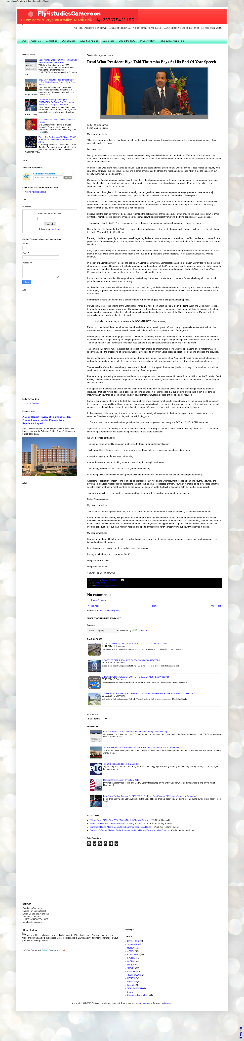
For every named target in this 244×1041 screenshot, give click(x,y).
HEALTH (131, 978)
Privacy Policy (147, 41)
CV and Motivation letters (138, 995)
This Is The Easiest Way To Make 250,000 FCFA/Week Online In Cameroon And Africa (57, 139)
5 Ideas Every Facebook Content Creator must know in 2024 (135, 677)
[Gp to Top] (241, 1038)
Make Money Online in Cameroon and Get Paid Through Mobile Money (135, 731)
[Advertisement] (47, 342)
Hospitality (132, 982)
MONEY (130, 948)
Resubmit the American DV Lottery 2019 (121, 780)
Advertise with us (89, 41)
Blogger (167, 1003)
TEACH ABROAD (135, 988)
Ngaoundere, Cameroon (106, 586)
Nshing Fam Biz (32, 403)
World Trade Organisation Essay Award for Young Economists (117, 823)
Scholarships (133, 944)
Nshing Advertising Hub (172, 41)
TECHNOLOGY (134, 975)
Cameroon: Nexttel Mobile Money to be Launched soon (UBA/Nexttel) (121, 827)
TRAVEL (131, 968)
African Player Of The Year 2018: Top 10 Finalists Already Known (119, 820)
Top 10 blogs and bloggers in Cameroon (121, 764)
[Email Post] (122, 580)
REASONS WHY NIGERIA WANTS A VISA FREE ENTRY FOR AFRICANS (135, 644)
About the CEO (127, 41)
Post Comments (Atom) (109, 611)
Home (23, 41)
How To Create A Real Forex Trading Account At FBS (131, 660)
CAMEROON (100, 583)
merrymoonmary (144, 1003)
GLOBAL (131, 961)
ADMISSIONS (133, 954)
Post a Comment (98, 600)
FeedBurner (55, 229)
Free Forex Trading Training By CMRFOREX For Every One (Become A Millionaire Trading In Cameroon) (150, 796)
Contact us (51, 41)
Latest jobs (108, 41)
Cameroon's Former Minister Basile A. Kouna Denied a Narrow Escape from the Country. (129, 830)
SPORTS (131, 958)
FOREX (130, 965)
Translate (142, 630)
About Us (36, 41)
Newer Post (93, 606)
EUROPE (131, 971)
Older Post (216, 606)
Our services (68, 41)
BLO (129, 992)
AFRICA (130, 951)
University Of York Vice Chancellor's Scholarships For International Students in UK (150, 693)
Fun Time (131, 985)
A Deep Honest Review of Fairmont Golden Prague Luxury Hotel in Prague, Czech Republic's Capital (46, 420)
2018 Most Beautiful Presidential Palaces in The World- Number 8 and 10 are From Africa (143, 748)
